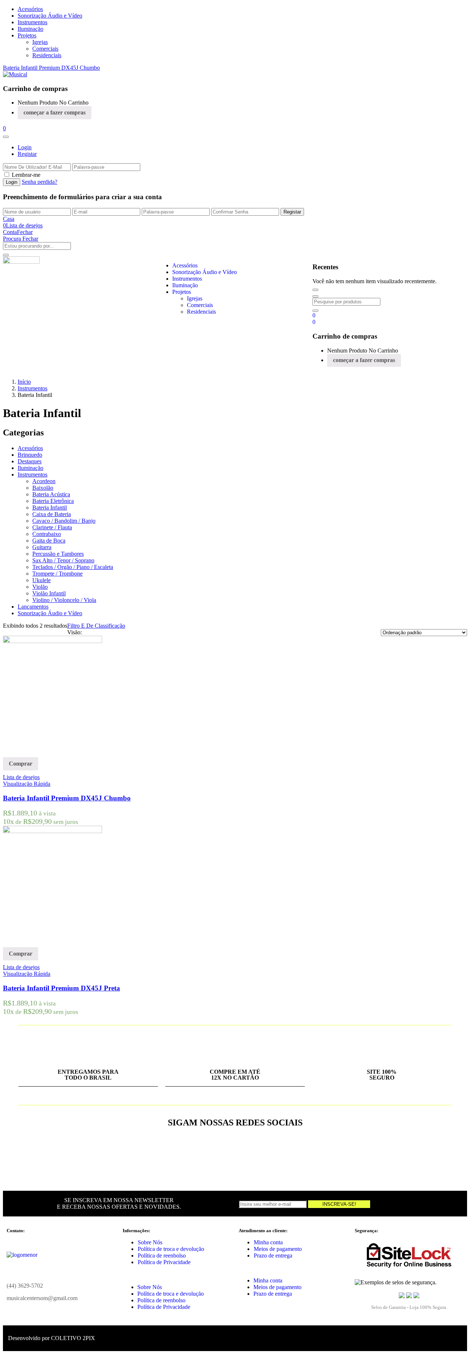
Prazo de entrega (273, 1255)
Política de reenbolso (162, 1255)
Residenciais (46, 55)
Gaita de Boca (48, 540)
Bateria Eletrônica (53, 501)
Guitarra (41, 547)
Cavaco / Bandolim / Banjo (63, 521)
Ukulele (41, 580)
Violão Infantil (49, 593)
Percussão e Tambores (58, 554)
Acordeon (43, 481)
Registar (27, 154)
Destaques (29, 461)
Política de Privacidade (164, 1262)
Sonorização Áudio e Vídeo (50, 15)
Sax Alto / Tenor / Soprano (63, 560)
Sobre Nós (150, 1242)
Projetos (27, 35)
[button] (4, 128)
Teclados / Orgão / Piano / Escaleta (72, 567)
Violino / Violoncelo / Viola (64, 600)
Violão (40, 587)
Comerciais (45, 48)
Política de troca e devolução (171, 1249)
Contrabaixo (46, 534)
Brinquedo (30, 455)
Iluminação (30, 29)
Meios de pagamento (278, 1249)
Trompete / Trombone (57, 573)
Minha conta (268, 1242)
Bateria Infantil (49, 507)
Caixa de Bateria (51, 514)
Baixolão (42, 488)
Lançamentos (33, 606)
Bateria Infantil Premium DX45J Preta (61, 988)
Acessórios (30, 9)
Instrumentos (32, 22)
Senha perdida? (39, 182)
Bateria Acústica (51, 494)
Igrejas (40, 42)
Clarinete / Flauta (52, 527)
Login (25, 147)
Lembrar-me (26, 175)
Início (24, 382)
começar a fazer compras (55, 112)
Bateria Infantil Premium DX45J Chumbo (51, 68)
